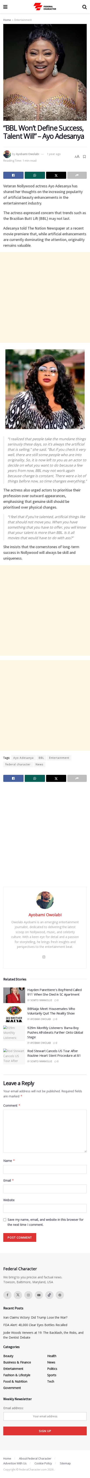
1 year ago (54, 154)
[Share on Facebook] (13, 175)
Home (7, 20)
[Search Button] (84, 6)
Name (9, 1161)
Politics (52, 1369)
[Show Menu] (5, 6)
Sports (51, 1375)
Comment (12, 1105)
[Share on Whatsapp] (35, 175)
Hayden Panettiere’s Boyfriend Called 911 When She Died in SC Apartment (54, 991)
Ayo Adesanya (23, 758)
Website (9, 1200)
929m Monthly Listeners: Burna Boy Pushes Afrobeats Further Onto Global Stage (55, 1032)
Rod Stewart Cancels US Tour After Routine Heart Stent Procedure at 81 (54, 1053)
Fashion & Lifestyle (16, 1375)
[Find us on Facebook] (7, 1295)
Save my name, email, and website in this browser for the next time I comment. (45, 1221)
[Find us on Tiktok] (49, 1295)
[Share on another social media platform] (77, 175)
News (39, 764)
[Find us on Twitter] (18, 1295)
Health (51, 1356)
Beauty (8, 1356)
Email (8, 1180)
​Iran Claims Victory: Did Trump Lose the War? (35, 1317)
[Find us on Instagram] (28, 1295)
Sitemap (65, 1463)
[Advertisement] (45, 297)
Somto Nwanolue (41, 1000)
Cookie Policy (43, 1463)
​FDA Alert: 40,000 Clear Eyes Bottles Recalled (35, 1325)
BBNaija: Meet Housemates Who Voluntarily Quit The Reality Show (51, 1010)
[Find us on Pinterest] (60, 1295)
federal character (18, 764)
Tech (50, 1381)
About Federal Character (35, 1458)
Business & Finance (17, 1362)
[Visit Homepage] (45, 6)
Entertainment (23, 20)
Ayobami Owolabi (27, 154)
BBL (41, 758)
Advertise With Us (15, 1463)
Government (12, 1388)
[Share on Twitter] (56, 175)
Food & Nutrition (15, 1381)
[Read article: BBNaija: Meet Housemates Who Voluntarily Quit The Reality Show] (14, 1014)
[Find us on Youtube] (39, 1295)
